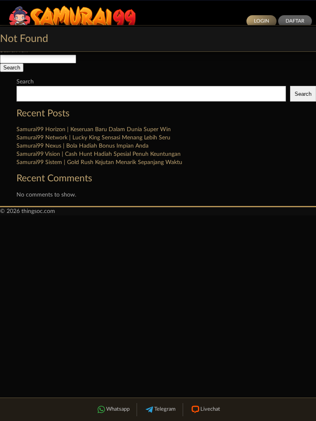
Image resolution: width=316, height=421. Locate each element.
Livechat (210, 409)
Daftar (295, 21)
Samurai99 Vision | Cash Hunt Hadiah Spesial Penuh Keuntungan (98, 154)
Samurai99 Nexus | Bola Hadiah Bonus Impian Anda (82, 146)
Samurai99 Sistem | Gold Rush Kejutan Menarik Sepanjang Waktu (99, 162)
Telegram (165, 409)
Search (25, 82)
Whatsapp (118, 409)
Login (261, 21)
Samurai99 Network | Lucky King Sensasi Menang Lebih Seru (93, 138)
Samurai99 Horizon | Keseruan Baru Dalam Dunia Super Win (93, 129)
